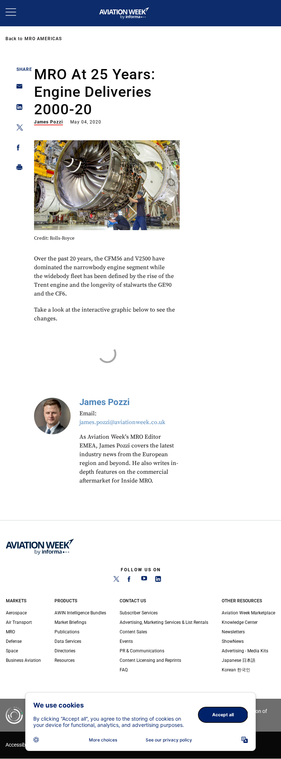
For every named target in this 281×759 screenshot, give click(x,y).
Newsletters (233, 631)
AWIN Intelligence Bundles (80, 612)
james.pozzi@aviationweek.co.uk (122, 422)
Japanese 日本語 (238, 660)
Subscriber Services (139, 612)
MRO (10, 631)
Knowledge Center (240, 622)
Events (126, 641)
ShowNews (233, 641)
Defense (14, 641)
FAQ (124, 669)
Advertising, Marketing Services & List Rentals (164, 622)
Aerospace (16, 612)
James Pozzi (48, 122)
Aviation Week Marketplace (248, 612)
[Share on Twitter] (17, 128)
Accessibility (19, 745)
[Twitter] (116, 580)
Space (12, 650)
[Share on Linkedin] (17, 108)
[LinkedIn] (158, 580)
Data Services (68, 641)
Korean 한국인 (236, 669)
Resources (65, 660)
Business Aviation (23, 660)
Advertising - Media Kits (245, 650)
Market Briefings (70, 622)
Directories (65, 650)
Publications (67, 631)
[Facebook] (130, 580)
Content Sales (133, 631)
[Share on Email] (17, 88)
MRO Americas (43, 38)
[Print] (17, 168)
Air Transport (19, 622)
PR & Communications (142, 650)
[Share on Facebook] (17, 148)
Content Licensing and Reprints (150, 660)
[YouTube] (144, 580)
